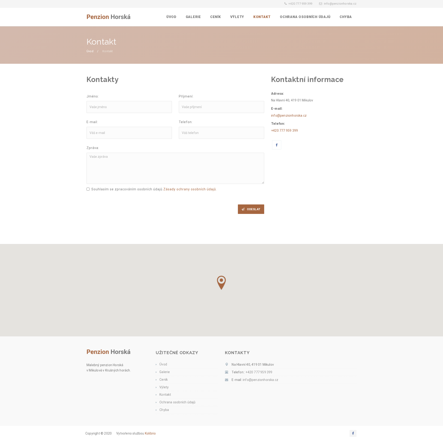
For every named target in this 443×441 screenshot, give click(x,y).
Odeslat (253, 209)
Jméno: (93, 96)
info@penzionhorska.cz (340, 3)
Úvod (171, 17)
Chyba (346, 17)
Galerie (193, 17)
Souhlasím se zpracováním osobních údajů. (154, 189)
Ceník (215, 17)
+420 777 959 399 (300, 3)
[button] (221, 282)
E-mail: (92, 122)
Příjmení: (186, 96)
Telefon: (186, 122)
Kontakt (262, 17)
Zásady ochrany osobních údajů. (190, 189)
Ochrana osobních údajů (305, 17)
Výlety (237, 17)
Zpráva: (93, 148)
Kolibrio (150, 433)
